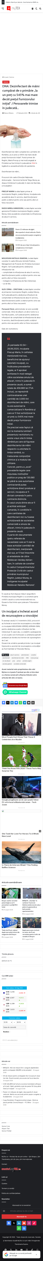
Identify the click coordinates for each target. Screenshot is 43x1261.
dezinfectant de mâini (18, 658)
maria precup (34, 658)
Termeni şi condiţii (8, 1188)
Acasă (6, 77)
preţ (13, 661)
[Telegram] (24, 702)
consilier (33, 655)
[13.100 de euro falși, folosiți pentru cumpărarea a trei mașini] (8, 248)
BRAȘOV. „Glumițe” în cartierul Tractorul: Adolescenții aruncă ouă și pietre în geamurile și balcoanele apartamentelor (31, 906)
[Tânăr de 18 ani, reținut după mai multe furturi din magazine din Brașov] (11, 922)
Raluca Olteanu (8, 113)
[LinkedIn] (12, 702)
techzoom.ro (21, 807)
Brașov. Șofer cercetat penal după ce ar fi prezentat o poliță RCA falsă (9, 904)
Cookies (4, 1183)
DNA (33, 163)
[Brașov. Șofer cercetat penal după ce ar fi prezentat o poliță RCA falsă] (11, 893)
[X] (7, 702)
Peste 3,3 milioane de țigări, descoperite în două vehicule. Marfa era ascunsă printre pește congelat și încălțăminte (22, 1094)
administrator (25, 655)
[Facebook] (3, 702)
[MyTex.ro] (14, 8)
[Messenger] (16, 702)
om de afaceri (6, 661)
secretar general (7, 664)
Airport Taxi (6, 1128)
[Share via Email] (28, 702)
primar (19, 661)
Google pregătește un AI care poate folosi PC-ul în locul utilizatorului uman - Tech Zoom (20, 802)
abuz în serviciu (14, 655)
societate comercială (20, 664)
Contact (4, 1164)
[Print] (33, 702)
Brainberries (21, 742)
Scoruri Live (6, 1126)
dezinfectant (6, 658)
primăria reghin (27, 661)
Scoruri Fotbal (6, 1131)
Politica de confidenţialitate (11, 1193)
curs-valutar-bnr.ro (12, 1040)
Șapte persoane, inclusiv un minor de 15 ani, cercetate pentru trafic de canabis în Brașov (31, 933)
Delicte (11, 77)
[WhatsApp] (20, 702)
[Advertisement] (21, 40)
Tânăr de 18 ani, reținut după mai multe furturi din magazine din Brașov (11, 932)
